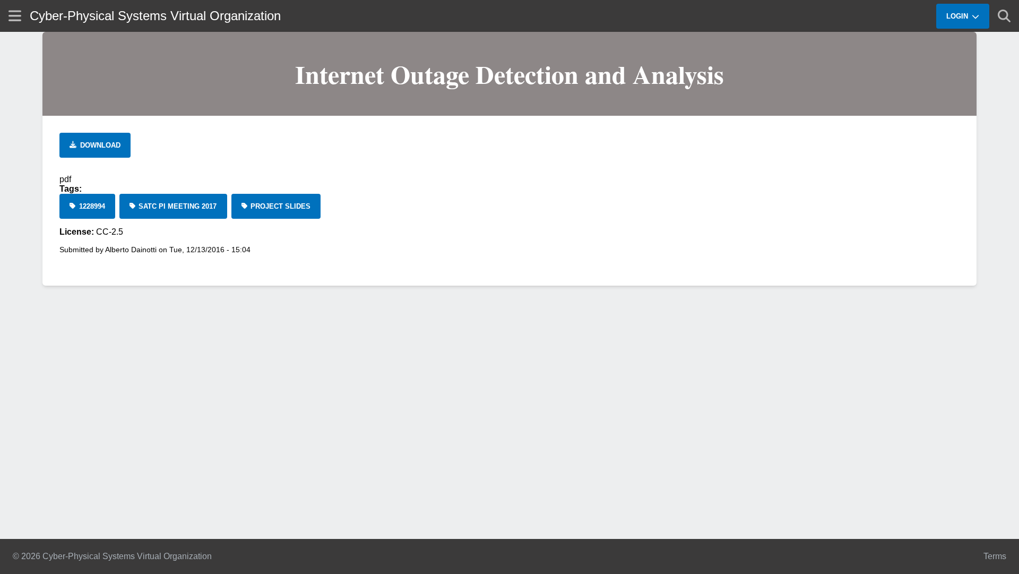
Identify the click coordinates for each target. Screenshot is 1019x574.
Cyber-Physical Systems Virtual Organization (155, 15)
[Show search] (1004, 16)
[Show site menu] (14, 15)
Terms (994, 556)
